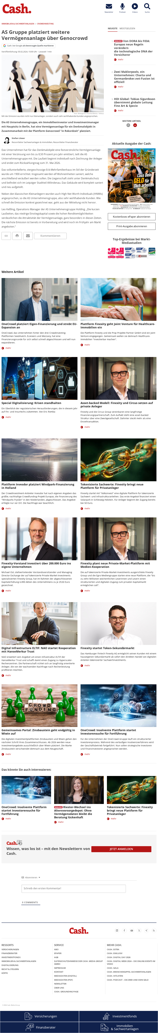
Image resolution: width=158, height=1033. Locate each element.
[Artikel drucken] (17, 236)
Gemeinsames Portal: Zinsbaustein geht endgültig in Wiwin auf (38, 731)
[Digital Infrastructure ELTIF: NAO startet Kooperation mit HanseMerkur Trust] (39, 623)
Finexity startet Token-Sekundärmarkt (107, 648)
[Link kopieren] (6, 236)
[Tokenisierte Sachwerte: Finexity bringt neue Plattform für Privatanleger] (118, 459)
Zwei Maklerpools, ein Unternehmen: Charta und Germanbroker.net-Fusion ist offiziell (134, 77)
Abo (56, 949)
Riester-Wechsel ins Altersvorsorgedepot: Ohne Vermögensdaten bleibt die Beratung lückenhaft (73, 812)
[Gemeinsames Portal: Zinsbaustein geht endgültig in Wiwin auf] (39, 705)
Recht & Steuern (10, 969)
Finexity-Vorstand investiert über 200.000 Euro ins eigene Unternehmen (36, 565)
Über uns (59, 987)
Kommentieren (50, 236)
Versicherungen (10, 949)
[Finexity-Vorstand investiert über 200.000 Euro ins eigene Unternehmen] (39, 538)
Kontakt (58, 971)
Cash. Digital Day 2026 (118, 957)
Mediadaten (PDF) (63, 979)
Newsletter (60, 983)
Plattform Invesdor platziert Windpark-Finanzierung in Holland (38, 486)
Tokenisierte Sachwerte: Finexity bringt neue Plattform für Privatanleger (112, 486)
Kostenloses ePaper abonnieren (131, 216)
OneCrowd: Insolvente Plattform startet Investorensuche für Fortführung (108, 731)
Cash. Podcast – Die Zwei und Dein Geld (128, 979)
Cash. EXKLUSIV (114, 953)
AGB (56, 957)
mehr (120, 59)
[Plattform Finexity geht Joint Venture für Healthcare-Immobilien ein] (118, 299)
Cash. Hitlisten (115, 975)
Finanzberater (9, 953)
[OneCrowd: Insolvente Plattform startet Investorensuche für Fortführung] (118, 705)
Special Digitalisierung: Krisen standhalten (31, 403)
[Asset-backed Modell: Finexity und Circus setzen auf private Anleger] (118, 378)
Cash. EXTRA (113, 949)
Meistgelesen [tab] (127, 28)
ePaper (57, 953)
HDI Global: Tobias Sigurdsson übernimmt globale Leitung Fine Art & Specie (134, 102)
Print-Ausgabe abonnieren (131, 226)
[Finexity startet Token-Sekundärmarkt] (118, 623)
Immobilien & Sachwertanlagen (19, 961)
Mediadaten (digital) (65, 975)
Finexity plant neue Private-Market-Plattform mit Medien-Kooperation (115, 565)
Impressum (60, 968)
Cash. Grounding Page (66, 991)
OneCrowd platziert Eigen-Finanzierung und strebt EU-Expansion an (39, 325)
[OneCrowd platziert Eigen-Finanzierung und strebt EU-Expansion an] (39, 299)
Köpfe (5, 973)
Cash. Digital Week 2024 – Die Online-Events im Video (131, 962)
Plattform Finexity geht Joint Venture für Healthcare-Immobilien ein (118, 325)
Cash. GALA (112, 968)
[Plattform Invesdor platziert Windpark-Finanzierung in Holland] (39, 459)
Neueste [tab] (112, 28)
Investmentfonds (11, 957)
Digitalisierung (10, 965)
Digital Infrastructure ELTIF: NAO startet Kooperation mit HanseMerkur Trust (39, 649)
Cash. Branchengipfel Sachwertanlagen (129, 971)
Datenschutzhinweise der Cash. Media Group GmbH (78, 962)
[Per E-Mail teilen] (28, 236)
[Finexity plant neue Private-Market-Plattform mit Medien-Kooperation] (118, 538)
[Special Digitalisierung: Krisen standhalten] (39, 378)
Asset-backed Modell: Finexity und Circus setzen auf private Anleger (117, 404)
